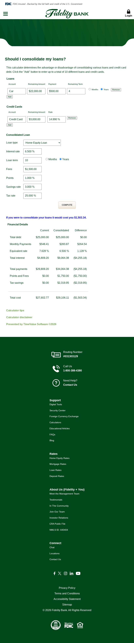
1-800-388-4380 (72, 370)
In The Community (59, 505)
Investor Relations (59, 517)
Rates (54, 453)
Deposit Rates (57, 476)
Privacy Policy (67, 587)
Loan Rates (55, 470)
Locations (54, 553)
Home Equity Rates (59, 458)
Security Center (58, 410)
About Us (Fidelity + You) (67, 489)
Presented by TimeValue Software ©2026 (31, 324)
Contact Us (70, 384)
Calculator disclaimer (19, 317)
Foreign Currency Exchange (64, 416)
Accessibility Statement (67, 599)
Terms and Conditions (67, 593)
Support (55, 400)
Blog (52, 440)
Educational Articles (60, 428)
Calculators (55, 422)
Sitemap (67, 604)
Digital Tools (56, 404)
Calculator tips (15, 310)
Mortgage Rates (58, 464)
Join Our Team (57, 511)
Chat (52, 547)
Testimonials (56, 499)
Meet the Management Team (64, 493)
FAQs (52, 434)
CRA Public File (57, 523)
